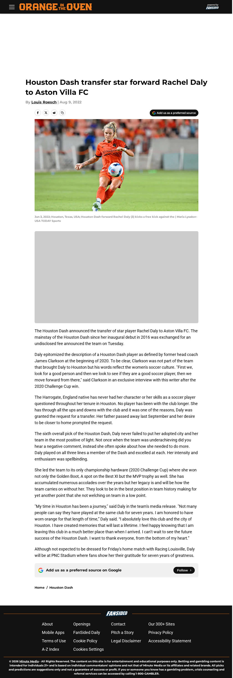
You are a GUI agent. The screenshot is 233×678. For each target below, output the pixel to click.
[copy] (62, 113)
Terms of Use (54, 640)
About (47, 624)
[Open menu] (12, 7)
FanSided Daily (86, 632)
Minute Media (29, 661)
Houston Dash (61, 587)
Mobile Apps (53, 632)
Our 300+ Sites (161, 624)
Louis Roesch (44, 102)
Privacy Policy (160, 632)
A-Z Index (50, 649)
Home (40, 587)
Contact (118, 624)
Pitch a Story (122, 632)
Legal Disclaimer (126, 640)
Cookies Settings (88, 649)
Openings (81, 624)
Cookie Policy (85, 640)
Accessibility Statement (169, 640)
